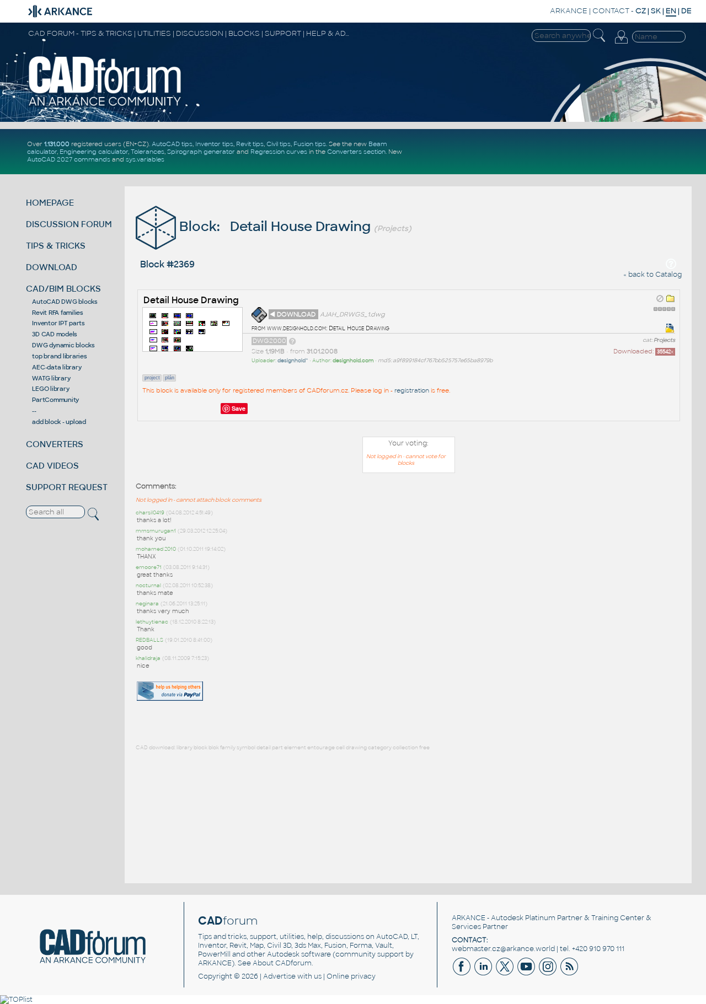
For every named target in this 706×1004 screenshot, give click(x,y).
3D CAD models (54, 334)
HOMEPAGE (50, 202)
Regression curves (278, 151)
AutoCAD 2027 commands (68, 159)
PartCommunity (55, 400)
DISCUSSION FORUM (69, 224)
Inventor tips (214, 144)
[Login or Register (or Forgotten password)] (621, 43)
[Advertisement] (646, 523)
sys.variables (145, 159)
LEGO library (50, 389)
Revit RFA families (57, 312)
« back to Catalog (652, 274)
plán (169, 377)
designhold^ (292, 360)
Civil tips (278, 144)
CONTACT (610, 10)
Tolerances (147, 151)
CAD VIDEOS (52, 465)
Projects (664, 340)
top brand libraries (59, 356)
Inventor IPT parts (58, 323)
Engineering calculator (94, 151)
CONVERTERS (54, 444)
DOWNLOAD (51, 267)
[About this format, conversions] (292, 341)
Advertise (279, 976)
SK (656, 10)
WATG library (51, 378)
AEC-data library (56, 367)
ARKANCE (568, 10)
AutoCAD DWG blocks (65, 301)
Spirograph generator (201, 151)
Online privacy (351, 976)
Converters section (356, 151)
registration (411, 390)
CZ (640, 10)
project (152, 377)
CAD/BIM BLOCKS (63, 288)
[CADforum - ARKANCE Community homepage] (105, 105)
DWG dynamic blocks (63, 345)
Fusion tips (309, 144)
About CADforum (282, 963)
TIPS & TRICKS (55, 245)
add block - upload (59, 422)
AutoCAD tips (172, 144)
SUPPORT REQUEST (67, 487)
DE (686, 10)
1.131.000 (56, 144)
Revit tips (250, 144)
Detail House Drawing (191, 300)
